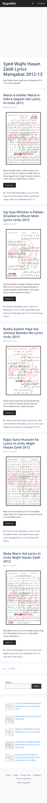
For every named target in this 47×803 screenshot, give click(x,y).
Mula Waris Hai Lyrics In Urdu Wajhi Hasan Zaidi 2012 (22, 557)
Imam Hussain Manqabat (16, 531)
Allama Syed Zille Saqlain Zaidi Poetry (22, 420)
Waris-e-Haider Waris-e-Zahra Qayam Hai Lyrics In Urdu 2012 (22, 99)
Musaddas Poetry (10, 534)
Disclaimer (37, 775)
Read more (9, 185)
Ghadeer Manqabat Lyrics (17, 306)
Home (8, 775)
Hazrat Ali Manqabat (14, 650)
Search (8, 682)
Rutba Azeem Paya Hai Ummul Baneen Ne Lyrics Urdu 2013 (23, 333)
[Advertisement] (23, 32)
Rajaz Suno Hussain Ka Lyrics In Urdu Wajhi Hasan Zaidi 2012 (21, 443)
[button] (33, 3)
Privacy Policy (26, 775)
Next (14, 668)
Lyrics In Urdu (33, 193)
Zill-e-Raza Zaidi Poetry (13, 656)
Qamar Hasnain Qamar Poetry (16, 196)
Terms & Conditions (23, 778)
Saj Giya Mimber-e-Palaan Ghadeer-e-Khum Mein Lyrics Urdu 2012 (23, 216)
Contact (15, 775)
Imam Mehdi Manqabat (16, 193)
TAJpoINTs (9, 3)
